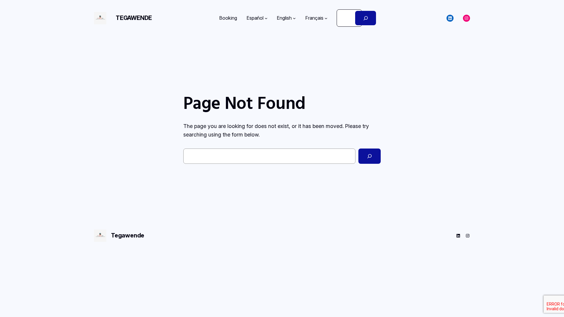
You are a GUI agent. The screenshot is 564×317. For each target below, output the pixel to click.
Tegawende (134, 17)
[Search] (365, 18)
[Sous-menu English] (294, 18)
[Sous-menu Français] (326, 18)
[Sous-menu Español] (266, 18)
